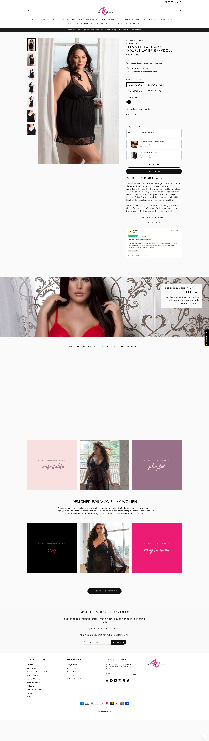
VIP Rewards (32, 693)
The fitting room (77, 23)
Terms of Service (33, 679)
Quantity (131, 114)
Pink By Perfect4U (102, 23)
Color (132, 98)
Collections (31, 686)
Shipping (140, 63)
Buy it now (154, 171)
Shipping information (154, 218)
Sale (119, 23)
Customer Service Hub (75, 679)
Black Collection (138, 40)
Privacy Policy (32, 675)
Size (133, 80)
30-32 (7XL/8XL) (155, 91)
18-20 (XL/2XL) (135, 85)
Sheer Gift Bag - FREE (148, 132)
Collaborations (32, 697)
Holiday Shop (134, 23)
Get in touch (71, 668)
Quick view (46, 406)
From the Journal (33, 682)
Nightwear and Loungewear (137, 19)
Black (129, 102)
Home (128, 40)
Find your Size (72, 665)
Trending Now (167, 19)
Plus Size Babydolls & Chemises (98, 19)
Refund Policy (72, 675)
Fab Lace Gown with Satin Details (152, 152)
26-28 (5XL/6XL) (136, 91)
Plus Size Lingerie (64, 19)
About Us (30, 665)
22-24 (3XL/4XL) (154, 85)
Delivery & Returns (74, 672)
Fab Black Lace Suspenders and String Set (155, 141)
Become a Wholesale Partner (38, 672)
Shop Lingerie (40, 19)
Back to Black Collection (106, 591)
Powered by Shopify (104, 711)
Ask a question (154, 223)
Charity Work (32, 668)
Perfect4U (131, 44)
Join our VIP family (34, 690)
